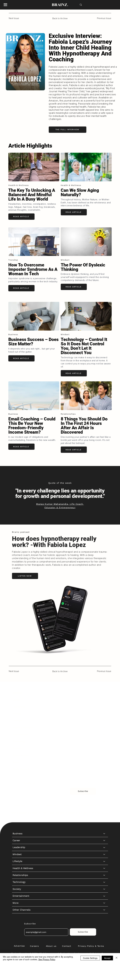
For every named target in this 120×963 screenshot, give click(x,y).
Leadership (19, 706)
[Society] (104, 748)
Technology (19, 741)
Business (17, 692)
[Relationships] (104, 734)
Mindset (17, 713)
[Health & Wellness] (104, 727)
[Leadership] (104, 706)
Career (16, 699)
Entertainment (21, 755)
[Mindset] (104, 713)
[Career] (104, 699)
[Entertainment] (104, 755)
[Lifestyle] (104, 720)
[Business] (104, 693)
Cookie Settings (90, 958)
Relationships (20, 734)
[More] (104, 762)
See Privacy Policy (46, 959)
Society (17, 748)
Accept (107, 958)
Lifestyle (17, 720)
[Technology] (104, 741)
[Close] (116, 958)
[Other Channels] (104, 769)
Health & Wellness (23, 727)
